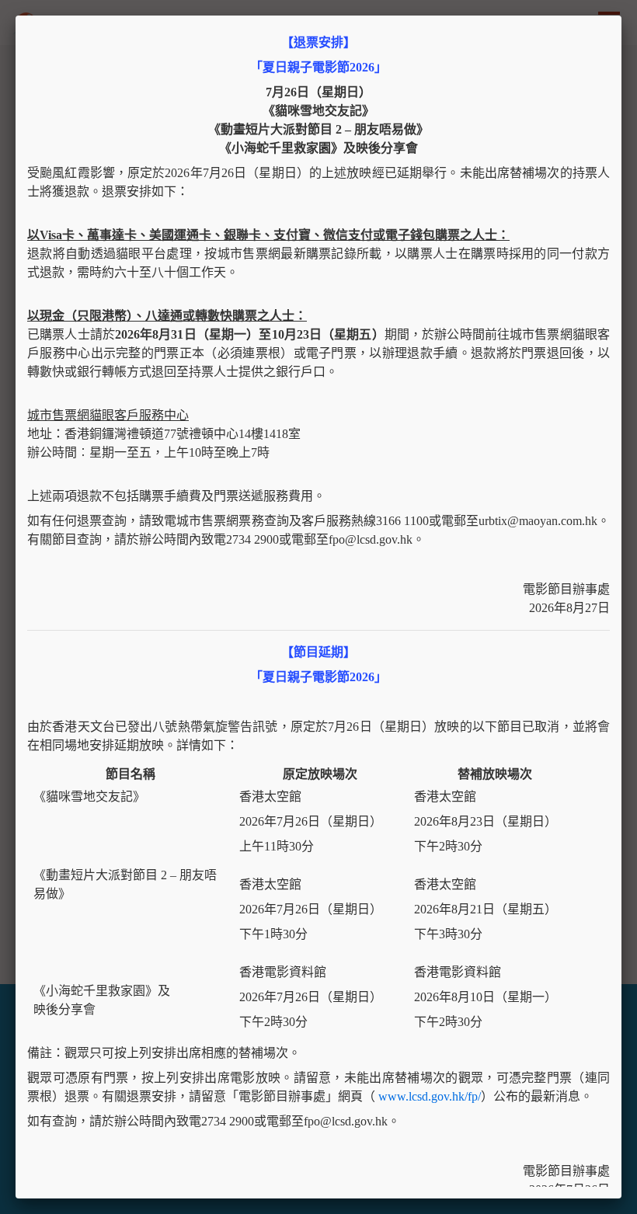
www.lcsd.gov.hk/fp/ (429, 1096)
